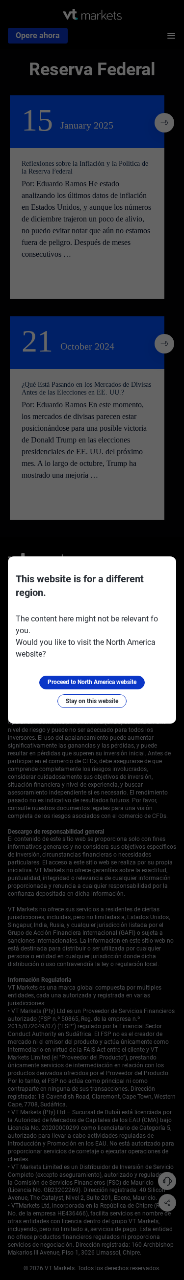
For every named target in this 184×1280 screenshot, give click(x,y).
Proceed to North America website (92, 682)
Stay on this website (92, 701)
